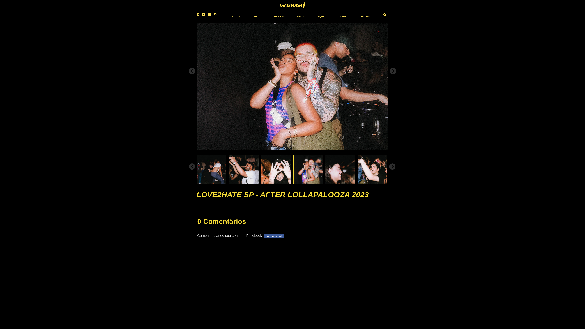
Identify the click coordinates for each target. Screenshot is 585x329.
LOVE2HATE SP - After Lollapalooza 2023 (283, 198)
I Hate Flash (292, 5)
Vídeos (289, 20)
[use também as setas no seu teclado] (192, 75)
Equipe (313, 20)
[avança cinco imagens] (192, 170)
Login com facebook (274, 240)
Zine (235, 20)
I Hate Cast (261, 20)
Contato (362, 20)
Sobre (336, 20)
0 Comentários (221, 225)
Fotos (214, 20)
